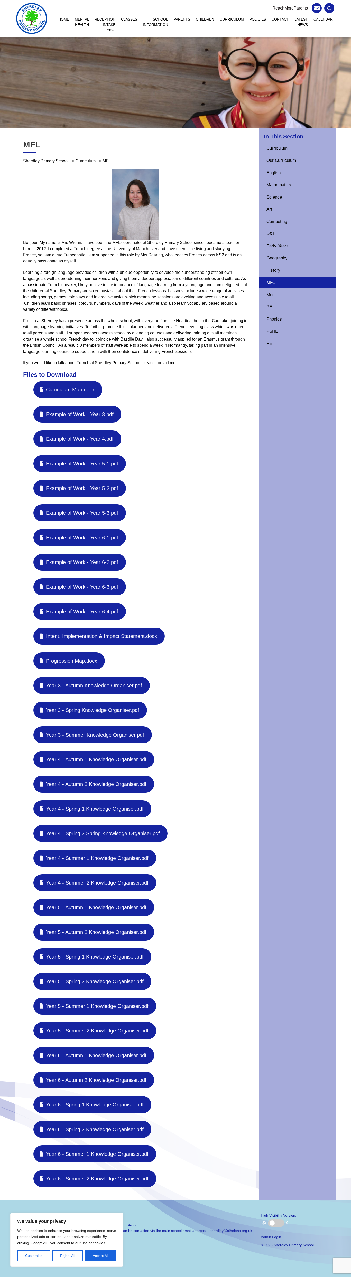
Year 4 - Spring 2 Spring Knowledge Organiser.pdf (103, 833)
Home (63, 19)
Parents (182, 19)
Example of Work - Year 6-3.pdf (82, 587)
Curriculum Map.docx (70, 389)
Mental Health (82, 22)
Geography (277, 258)
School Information (155, 22)
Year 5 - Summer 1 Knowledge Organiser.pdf (97, 1006)
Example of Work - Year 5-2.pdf (82, 488)
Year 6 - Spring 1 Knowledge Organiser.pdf (95, 1104)
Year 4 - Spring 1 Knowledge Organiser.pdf (95, 809)
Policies (258, 19)
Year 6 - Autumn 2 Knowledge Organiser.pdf (96, 1080)
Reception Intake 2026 (105, 24)
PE (269, 306)
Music (272, 294)
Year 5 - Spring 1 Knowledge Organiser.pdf (95, 957)
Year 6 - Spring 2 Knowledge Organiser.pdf (95, 1129)
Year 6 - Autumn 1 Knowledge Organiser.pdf (96, 1055)
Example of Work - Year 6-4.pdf (82, 611)
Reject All (67, 1256)
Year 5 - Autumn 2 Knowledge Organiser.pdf (96, 932)
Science (274, 197)
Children (205, 19)
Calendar (323, 19)
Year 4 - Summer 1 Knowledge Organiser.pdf (97, 858)
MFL (270, 282)
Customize (33, 1256)
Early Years (277, 245)
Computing (276, 221)
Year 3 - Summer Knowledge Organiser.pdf (95, 735)
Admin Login (271, 1237)
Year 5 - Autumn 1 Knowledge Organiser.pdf (96, 907)
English (273, 172)
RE (269, 343)
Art (269, 209)
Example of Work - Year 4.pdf (80, 439)
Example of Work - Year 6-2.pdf (82, 562)
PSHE (272, 331)
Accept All (100, 1256)
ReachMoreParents (290, 8)
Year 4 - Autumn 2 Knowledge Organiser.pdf (96, 784)
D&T (270, 233)
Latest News (301, 22)
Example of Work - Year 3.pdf (80, 414)
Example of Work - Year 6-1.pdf (82, 537)
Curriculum (232, 19)
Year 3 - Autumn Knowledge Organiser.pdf (94, 685)
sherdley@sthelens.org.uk (231, 1230)
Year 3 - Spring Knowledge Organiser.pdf (92, 710)
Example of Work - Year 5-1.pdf (82, 463)
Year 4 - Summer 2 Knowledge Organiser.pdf (97, 883)
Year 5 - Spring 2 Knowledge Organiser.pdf (95, 981)
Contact (280, 19)
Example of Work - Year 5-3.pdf (82, 513)
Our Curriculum (281, 160)
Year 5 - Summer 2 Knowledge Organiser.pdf (97, 1031)
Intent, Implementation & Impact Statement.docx (101, 636)
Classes (129, 19)
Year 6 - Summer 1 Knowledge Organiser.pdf (97, 1154)
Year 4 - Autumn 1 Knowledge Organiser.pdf (96, 759)
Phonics (274, 319)
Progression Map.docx (71, 661)
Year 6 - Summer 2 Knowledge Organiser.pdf (97, 1178)
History (273, 270)
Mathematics (278, 184)
